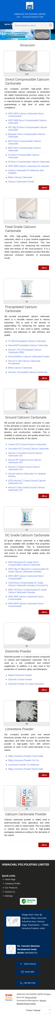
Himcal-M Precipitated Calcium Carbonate (28, 345)
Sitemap (9, 895)
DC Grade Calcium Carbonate (27, 535)
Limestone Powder (19, 729)
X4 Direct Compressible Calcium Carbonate (29, 161)
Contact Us (10, 891)
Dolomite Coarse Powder (20, 679)
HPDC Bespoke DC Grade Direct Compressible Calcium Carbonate (24, 563)
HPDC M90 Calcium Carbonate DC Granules (28, 166)
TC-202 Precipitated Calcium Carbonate (27, 341)
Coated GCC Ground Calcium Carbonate (27, 444)
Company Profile (12, 883)
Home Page (10, 879)
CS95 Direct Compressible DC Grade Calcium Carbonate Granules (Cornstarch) (28, 584)
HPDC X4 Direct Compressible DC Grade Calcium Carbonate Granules (27, 591)
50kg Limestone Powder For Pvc (23, 760)
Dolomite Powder (18, 651)
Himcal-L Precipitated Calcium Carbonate (27, 372)
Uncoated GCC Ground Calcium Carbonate (28, 448)
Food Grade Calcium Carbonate (20, 229)
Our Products (11, 887)
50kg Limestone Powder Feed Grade (25, 769)
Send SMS (29, 971)
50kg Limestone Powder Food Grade (25, 756)
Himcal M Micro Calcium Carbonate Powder (29, 356)
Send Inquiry (29, 963)
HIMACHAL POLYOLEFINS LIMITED (30, 15)
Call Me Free (29, 982)
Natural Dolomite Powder (20, 675)
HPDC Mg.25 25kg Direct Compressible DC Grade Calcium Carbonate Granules (28, 570)
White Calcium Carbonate (20, 177)
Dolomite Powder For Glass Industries (26, 684)
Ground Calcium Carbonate (25, 417)
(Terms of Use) (31, 997)
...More (44, 187)
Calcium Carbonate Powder (21, 181)
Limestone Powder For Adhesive (23, 764)
